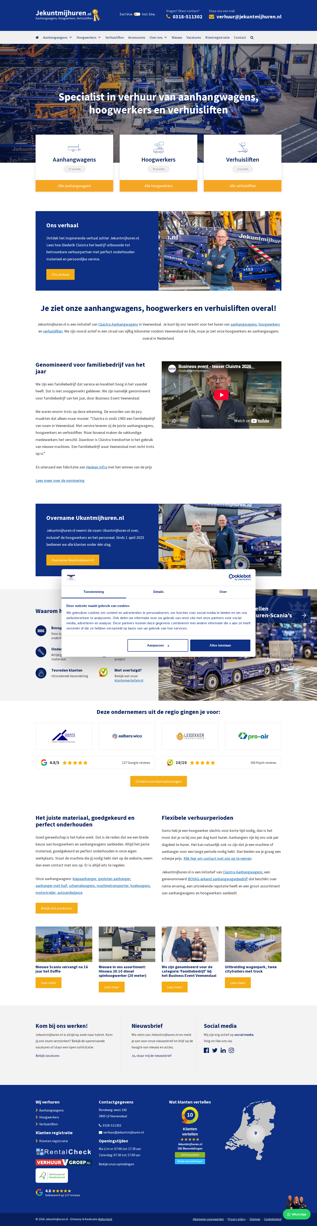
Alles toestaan (220, 645)
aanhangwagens (244, 324)
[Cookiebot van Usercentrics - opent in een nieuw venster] (232, 577)
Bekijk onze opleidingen (116, 1164)
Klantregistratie (217, 37)
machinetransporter (113, 885)
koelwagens (140, 885)
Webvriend (105, 1219)
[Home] (39, 37)
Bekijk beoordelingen (189, 1161)
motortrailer (46, 892)
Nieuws (177, 37)
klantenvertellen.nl (129, 680)
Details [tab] (158, 592)
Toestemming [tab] (93, 592)
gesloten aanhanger (114, 878)
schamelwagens (82, 885)
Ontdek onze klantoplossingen (159, 781)
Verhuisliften (114, 37)
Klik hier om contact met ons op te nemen (217, 858)
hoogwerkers (269, 324)
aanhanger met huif (51, 885)
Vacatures (194, 37)
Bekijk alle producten (56, 908)
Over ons (156, 37)
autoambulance (69, 892)
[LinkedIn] (223, 1050)
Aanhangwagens (55, 37)
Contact (240, 37)
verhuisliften (53, 331)
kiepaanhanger (84, 878)
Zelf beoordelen (190, 1154)
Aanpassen (155, 645)
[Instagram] (231, 1050)
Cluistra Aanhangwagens (118, 324)
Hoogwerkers (86, 37)
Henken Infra (96, 467)
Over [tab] (223, 592)
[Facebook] (206, 1050)
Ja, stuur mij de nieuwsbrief (152, 1055)
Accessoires (136, 37)
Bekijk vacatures (48, 1055)
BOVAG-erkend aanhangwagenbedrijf (218, 878)
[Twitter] (215, 1050)
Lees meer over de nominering (60, 480)
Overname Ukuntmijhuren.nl (73, 560)
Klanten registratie (53, 1141)
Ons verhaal (60, 274)
